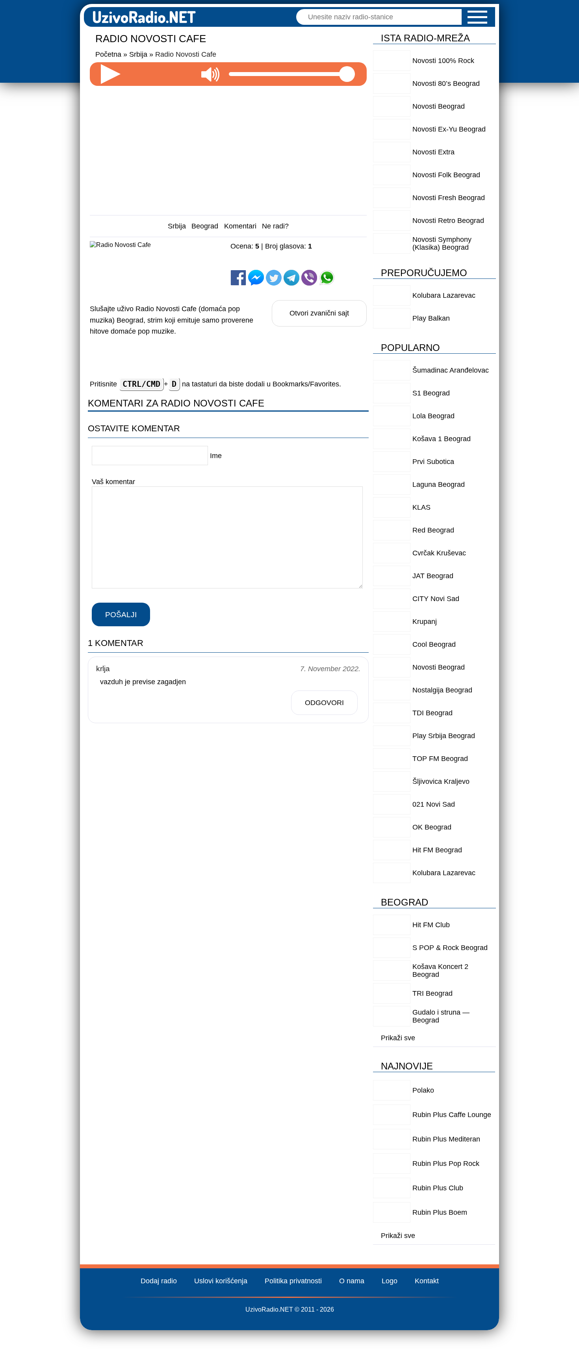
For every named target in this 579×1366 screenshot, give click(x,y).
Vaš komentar (113, 482)
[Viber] (309, 278)
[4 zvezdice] (250, 262)
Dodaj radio (159, 1281)
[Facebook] (238, 278)
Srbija (177, 226)
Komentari (240, 226)
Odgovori (324, 703)
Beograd (204, 226)
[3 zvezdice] (330, 254)
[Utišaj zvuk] (210, 74)
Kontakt (427, 1281)
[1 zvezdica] (250, 254)
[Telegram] (291, 278)
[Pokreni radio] (111, 74)
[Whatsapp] (327, 278)
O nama (351, 1281)
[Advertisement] (228, 147)
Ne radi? (275, 226)
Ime (216, 456)
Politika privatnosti (293, 1281)
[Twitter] (274, 278)
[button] (477, 17)
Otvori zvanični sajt (319, 313)
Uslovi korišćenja (220, 1281)
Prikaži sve (398, 1038)
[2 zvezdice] (290, 254)
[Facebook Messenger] (256, 278)
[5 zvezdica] (290, 262)
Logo (389, 1281)
